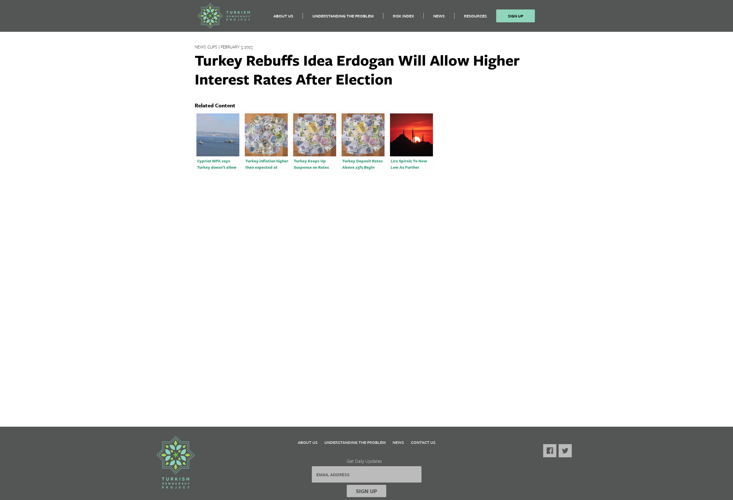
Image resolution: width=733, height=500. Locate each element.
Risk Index (403, 16)
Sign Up (515, 16)
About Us (283, 16)
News (439, 16)
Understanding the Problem (343, 16)
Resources (475, 16)
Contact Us (423, 442)
